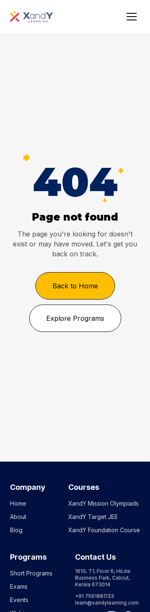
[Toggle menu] (131, 16)
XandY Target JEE (93, 516)
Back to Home (75, 286)
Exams (19, 586)
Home (18, 503)
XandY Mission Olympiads (103, 503)
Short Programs (31, 573)
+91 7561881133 (94, 596)
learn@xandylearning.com (107, 603)
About (18, 516)
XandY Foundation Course (104, 529)
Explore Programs (75, 318)
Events (19, 599)
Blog (16, 529)
